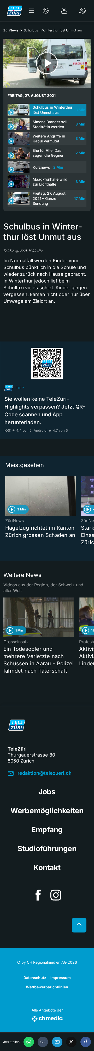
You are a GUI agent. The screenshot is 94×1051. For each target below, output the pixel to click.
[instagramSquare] (56, 895)
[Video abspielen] (47, 63)
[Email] (57, 1042)
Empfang (47, 829)
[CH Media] (47, 1018)
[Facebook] (85, 1042)
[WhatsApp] (29, 1042)
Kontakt (46, 867)
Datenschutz (35, 977)
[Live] (45, 10)
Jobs (47, 791)
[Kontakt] (82, 10)
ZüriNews (11, 30)
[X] (71, 1042)
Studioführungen (47, 848)
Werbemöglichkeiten (47, 810)
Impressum (60, 977)
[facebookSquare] (38, 895)
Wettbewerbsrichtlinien (47, 987)
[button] (43, 1042)
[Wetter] (64, 10)
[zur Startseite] (14, 10)
